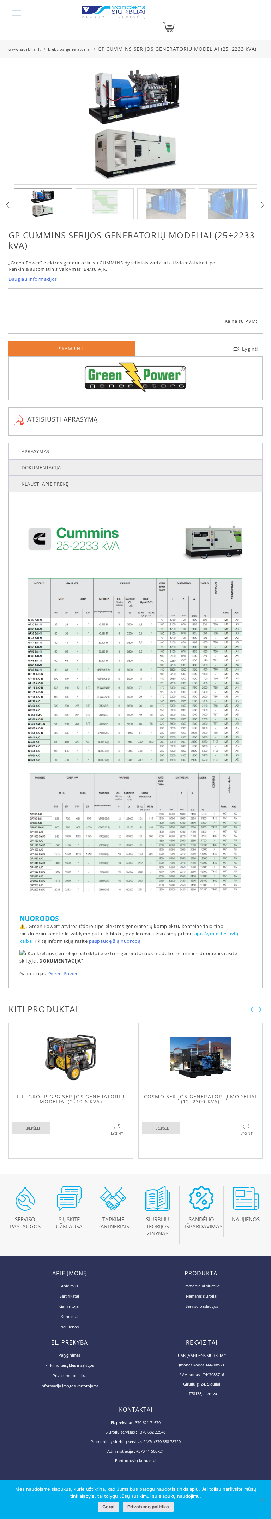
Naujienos (69, 1326)
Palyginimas (69, 1355)
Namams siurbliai (201, 1296)
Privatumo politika (69, 1375)
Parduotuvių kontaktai (135, 1460)
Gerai (108, 1506)
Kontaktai (69, 1316)
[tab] (135, 451)
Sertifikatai (69, 1296)
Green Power (63, 973)
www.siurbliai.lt (24, 49)
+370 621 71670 (147, 1422)
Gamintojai (69, 1306)
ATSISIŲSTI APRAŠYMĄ (62, 419)
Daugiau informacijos (32, 279)
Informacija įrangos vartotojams (69, 1385)
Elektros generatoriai (69, 49)
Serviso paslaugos (202, 1306)
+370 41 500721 (150, 1451)
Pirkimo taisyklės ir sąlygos (69, 1365)
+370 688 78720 (167, 1441)
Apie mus (69, 1285)
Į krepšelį (31, 1128)
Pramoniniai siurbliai (202, 1285)
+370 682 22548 (151, 1432)
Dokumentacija (41, 467)
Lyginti (250, 349)
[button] (262, 204)
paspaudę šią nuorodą (114, 941)
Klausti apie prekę (45, 484)
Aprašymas (35, 451)
